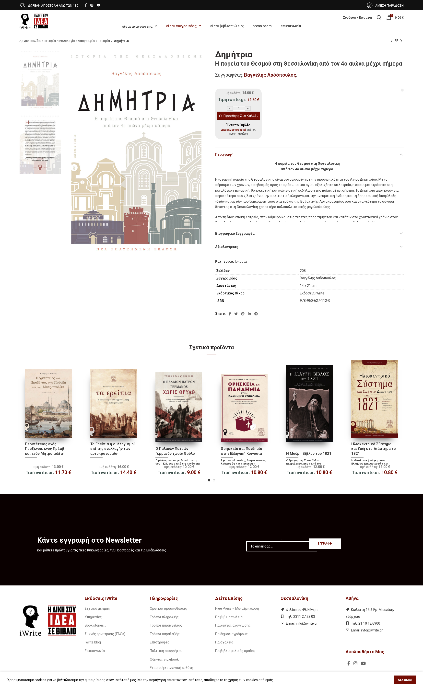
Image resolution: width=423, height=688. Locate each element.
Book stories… (95, 625)
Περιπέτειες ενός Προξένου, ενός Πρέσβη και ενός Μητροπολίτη (46, 449)
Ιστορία (104, 41)
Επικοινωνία (95, 651)
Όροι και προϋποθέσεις (168, 608)
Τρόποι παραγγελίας (166, 625)
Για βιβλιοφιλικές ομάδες (235, 651)
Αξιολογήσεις (226, 247)
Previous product (391, 40)
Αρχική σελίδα (30, 41)
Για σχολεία (224, 642)
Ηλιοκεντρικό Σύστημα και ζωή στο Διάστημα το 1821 (373, 449)
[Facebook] (86, 5)
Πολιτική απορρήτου (166, 651)
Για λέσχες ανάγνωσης (233, 625)
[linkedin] (249, 314)
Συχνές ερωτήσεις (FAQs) (105, 634)
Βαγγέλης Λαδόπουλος (270, 75)
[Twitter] (236, 314)
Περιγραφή (224, 154)
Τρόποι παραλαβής (165, 634)
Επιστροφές (159, 642)
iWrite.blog (93, 642)
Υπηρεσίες (93, 617)
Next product (401, 40)
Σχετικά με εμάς (97, 608)
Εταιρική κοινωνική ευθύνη (171, 668)
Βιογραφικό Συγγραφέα (235, 233)
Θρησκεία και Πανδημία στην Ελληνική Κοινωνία (241, 451)
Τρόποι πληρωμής (164, 617)
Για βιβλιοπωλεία (229, 617)
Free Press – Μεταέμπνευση (237, 608)
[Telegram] (256, 314)
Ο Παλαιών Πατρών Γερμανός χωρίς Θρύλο (175, 451)
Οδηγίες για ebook (164, 659)
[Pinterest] (242, 314)
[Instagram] (92, 5)
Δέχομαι (405, 680)
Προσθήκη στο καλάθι (240, 115)
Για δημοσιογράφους (231, 634)
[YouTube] (98, 5)
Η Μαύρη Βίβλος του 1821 (308, 453)
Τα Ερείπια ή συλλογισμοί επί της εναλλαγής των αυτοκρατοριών (112, 449)
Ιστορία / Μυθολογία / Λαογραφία (70, 41)
